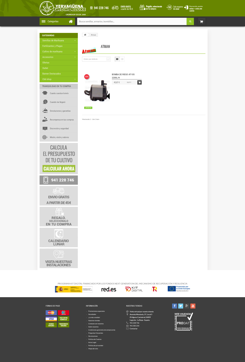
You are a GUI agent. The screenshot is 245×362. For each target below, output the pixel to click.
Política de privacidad (95, 345)
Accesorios (47, 57)
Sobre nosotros (93, 327)
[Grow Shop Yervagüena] (63, 8)
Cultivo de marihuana (52, 51)
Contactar (134, 329)
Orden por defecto (91, 59)
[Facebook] (174, 306)
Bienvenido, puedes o (196, 8)
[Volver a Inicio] (85, 35)
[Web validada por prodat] (183, 322)
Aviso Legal (92, 342)
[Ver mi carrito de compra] (204, 21)
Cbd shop (46, 79)
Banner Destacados (51, 73)
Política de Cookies (95, 339)
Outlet (45, 68)
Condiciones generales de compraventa (174, 7)
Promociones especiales (96, 311)
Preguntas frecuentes (95, 333)
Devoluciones (93, 336)
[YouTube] (192, 306)
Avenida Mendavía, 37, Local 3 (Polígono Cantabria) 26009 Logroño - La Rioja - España (141, 317)
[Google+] (186, 306)
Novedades (92, 314)
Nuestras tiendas (94, 320)
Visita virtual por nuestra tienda (142, 311)
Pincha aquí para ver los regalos (151, 7)
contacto (99, 8)
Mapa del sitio (93, 349)
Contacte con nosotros (96, 324)
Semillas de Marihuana (53, 40)
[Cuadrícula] (117, 59)
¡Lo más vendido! (94, 317)
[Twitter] (180, 306)
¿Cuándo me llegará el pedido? (124, 7)
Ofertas (45, 62)
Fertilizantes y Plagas (52, 46)
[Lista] (122, 59)
